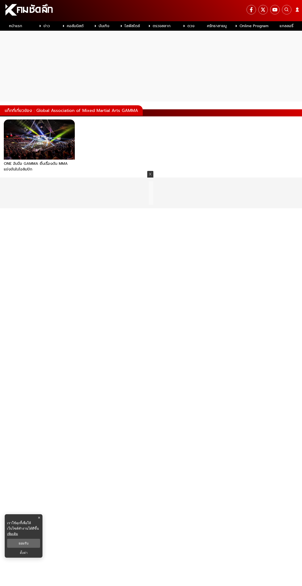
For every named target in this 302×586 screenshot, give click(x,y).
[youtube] (275, 10)
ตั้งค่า (24, 553)
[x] (263, 10)
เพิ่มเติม (12, 533)
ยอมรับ (24, 543)
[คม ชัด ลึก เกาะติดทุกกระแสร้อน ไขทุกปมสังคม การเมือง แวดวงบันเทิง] (151, 10)
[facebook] (251, 10)
